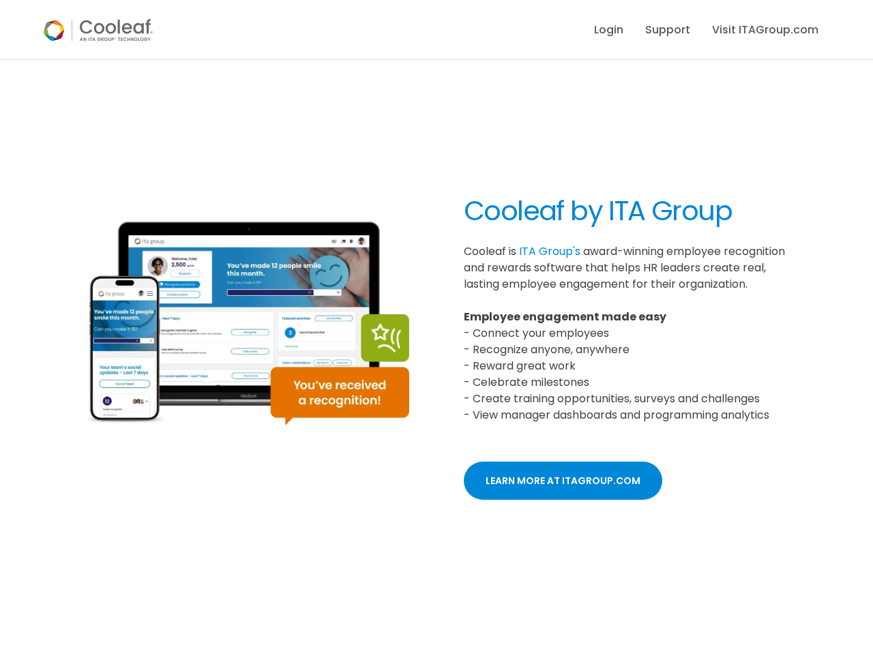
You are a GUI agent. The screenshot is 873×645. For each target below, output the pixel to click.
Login (608, 30)
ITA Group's (549, 251)
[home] (98, 30)
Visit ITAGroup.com (765, 30)
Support (667, 30)
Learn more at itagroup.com (563, 480)
